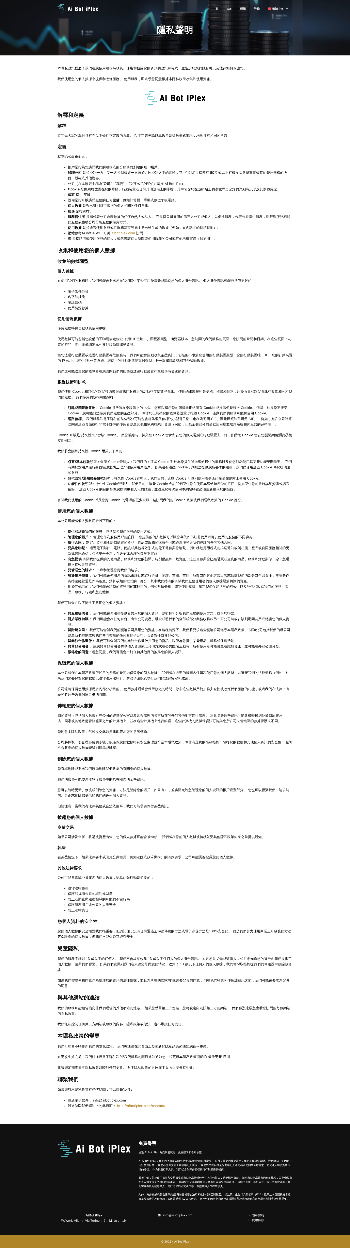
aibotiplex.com (123, 233)
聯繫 (243, 8)
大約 (229, 8)
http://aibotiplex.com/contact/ (141, 1106)
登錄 (257, 8)
